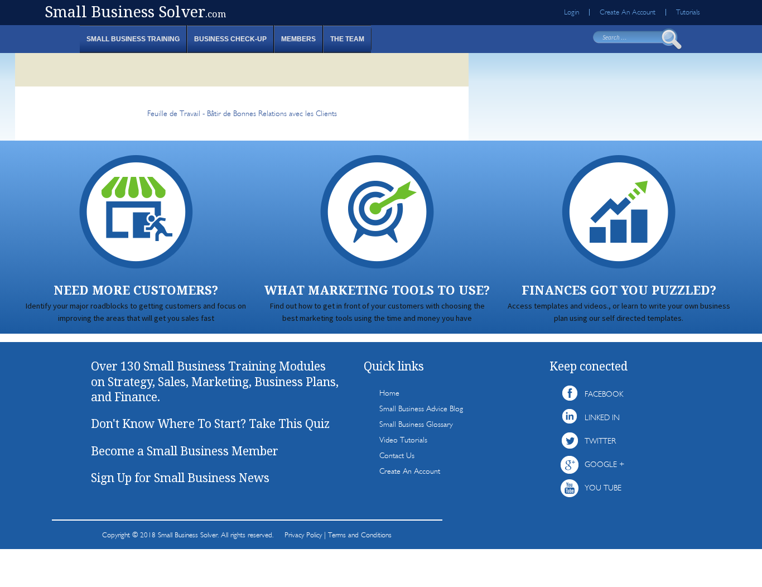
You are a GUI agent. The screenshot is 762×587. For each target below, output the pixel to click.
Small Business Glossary (416, 424)
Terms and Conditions (360, 535)
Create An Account (627, 12)
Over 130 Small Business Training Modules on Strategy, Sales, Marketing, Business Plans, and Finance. (215, 381)
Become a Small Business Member (184, 451)
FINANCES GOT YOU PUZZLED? (619, 290)
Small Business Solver (135, 11)
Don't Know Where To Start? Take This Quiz (210, 423)
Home (389, 393)
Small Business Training (133, 39)
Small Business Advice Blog (421, 408)
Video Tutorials (403, 440)
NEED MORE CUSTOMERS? (136, 290)
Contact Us (396, 455)
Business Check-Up (230, 39)
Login (571, 12)
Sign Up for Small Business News (180, 477)
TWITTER (600, 441)
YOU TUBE (603, 488)
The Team (347, 39)
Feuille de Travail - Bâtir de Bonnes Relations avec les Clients (242, 113)
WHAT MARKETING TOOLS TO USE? (377, 290)
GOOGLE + (604, 464)
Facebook (604, 394)
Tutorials (688, 12)
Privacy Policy (303, 535)
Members (298, 39)
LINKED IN (602, 417)
